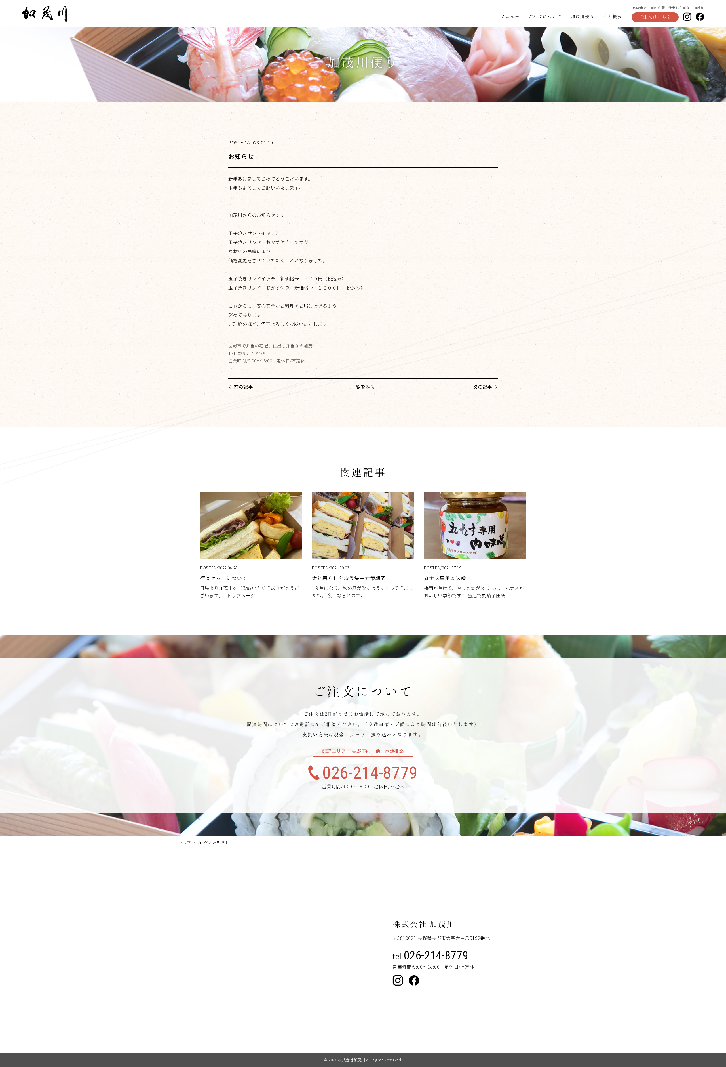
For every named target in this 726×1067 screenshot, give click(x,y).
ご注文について (545, 16)
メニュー (510, 16)
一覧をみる (363, 386)
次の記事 (482, 386)
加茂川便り (582, 16)
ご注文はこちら (655, 16)
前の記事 (243, 386)
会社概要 (612, 16)
